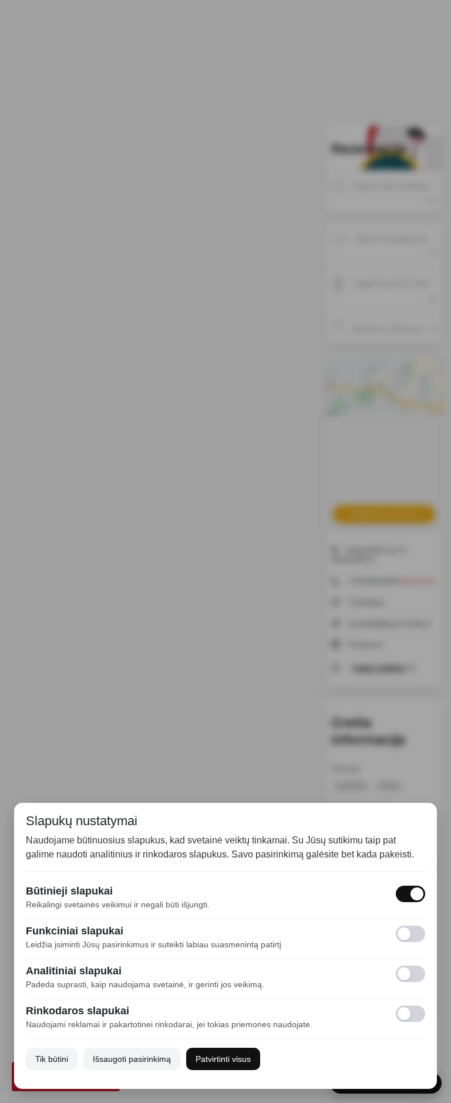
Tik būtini (51, 1059)
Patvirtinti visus (223, 1059)
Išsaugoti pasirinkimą (132, 1059)
